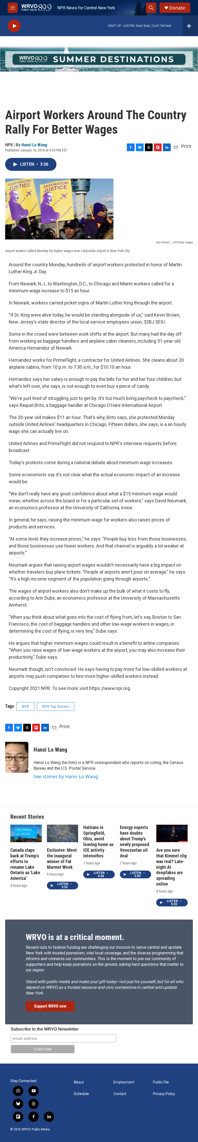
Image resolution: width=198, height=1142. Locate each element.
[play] (14, 26)
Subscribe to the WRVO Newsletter (45, 1029)
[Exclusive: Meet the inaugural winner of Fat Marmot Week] (62, 833)
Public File (161, 1082)
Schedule (81, 1094)
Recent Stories (27, 817)
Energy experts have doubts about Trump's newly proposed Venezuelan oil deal (134, 841)
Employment (123, 1082)
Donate (177, 8)
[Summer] (99, 59)
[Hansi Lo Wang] (16, 757)
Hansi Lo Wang (34, 144)
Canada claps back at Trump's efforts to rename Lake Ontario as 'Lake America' (25, 864)
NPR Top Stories (55, 706)
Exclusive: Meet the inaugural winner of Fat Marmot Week (62, 858)
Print (186, 146)
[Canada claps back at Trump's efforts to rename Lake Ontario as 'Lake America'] (26, 833)
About (79, 1082)
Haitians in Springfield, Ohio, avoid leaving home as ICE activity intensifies (98, 841)
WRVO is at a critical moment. (75, 937)
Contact (119, 1094)
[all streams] (190, 25)
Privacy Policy (164, 1094)
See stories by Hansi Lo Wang (66, 776)
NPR (25, 706)
